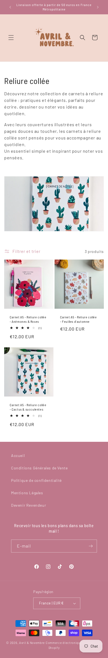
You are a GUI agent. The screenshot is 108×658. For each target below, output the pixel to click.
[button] (11, 37)
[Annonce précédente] (10, 7)
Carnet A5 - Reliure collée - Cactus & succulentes (28, 407)
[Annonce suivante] (98, 7)
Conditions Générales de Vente (39, 468)
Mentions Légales (27, 492)
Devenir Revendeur (28, 505)
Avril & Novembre (32, 642)
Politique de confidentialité (36, 480)
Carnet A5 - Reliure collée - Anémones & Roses (28, 319)
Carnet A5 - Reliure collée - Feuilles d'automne (78, 319)
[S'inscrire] (90, 546)
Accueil (18, 455)
